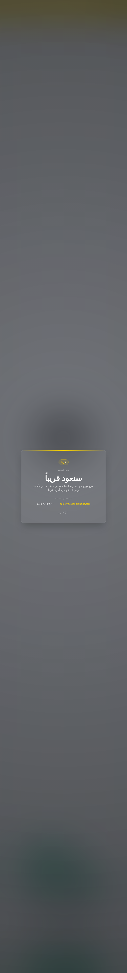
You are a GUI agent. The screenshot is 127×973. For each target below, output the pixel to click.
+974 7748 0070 (45, 503)
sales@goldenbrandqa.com (75, 503)
